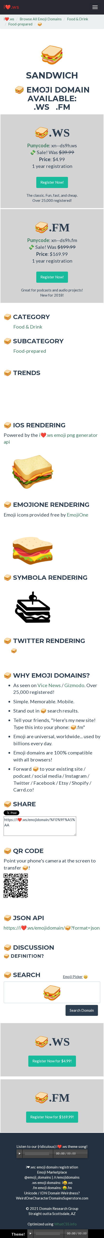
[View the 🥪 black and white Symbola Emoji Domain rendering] (30, 607)
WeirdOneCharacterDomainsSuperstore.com (52, 1198)
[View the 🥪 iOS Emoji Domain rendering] (30, 471)
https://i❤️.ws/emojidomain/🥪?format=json (52, 928)
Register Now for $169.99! (52, 1117)
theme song (77, 1146)
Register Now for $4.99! (52, 1061)
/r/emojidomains (67, 1177)
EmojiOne (77, 514)
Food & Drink (77, 19)
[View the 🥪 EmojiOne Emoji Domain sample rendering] (30, 544)
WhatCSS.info (65, 1224)
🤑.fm (67, 1187)
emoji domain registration (57, 1167)
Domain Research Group (58, 1208)
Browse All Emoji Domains (41, 19)
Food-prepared (20, 24)
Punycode (38, 145)
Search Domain (82, 1010)
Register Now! (52, 182)
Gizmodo (74, 685)
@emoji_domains (37, 1177)
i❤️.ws (11, 7)
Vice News (49, 685)
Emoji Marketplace (52, 1172)
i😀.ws (67, 1182)
